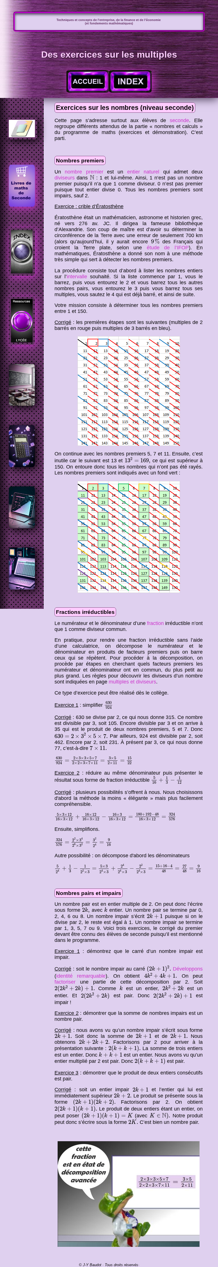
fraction (155, 623)
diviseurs (64, 178)
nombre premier (84, 172)
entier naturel (143, 172)
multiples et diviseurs (132, 682)
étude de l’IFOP (168, 247)
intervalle (77, 276)
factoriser (65, 982)
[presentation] (92, 177)
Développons (188, 969)
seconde (179, 120)
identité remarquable (81, 976)
